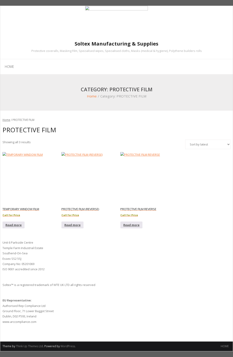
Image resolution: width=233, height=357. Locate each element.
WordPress (68, 346)
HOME (225, 346)
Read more (13, 225)
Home (92, 96)
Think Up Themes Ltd (29, 346)
